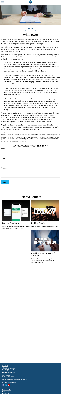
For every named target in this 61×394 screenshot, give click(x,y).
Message (4, 168)
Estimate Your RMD (10, 223)
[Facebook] (3, 385)
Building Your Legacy (40, 223)
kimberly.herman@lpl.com (9, 382)
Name (3, 149)
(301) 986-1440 (10, 368)
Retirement (5, 392)
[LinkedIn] (6, 385)
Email (3, 158)
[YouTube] (9, 385)
